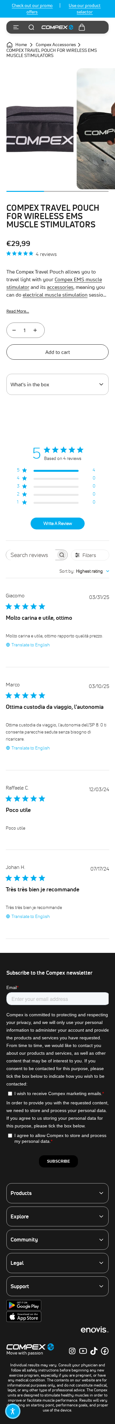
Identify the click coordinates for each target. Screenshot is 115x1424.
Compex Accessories (56, 44)
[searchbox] (31, 555)
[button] (12, 1411)
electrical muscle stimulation (55, 294)
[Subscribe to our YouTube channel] (83, 1351)
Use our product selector (85, 9)
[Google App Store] (23, 1309)
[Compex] (57, 27)
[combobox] (84, 571)
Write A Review (57, 523)
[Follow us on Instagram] (72, 1351)
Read (17, 311)
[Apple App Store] (23, 1320)
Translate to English (31, 645)
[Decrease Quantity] (14, 330)
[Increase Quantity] (35, 330)
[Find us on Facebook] (105, 1351)
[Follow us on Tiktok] (94, 1351)
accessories (60, 287)
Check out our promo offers (32, 9)
